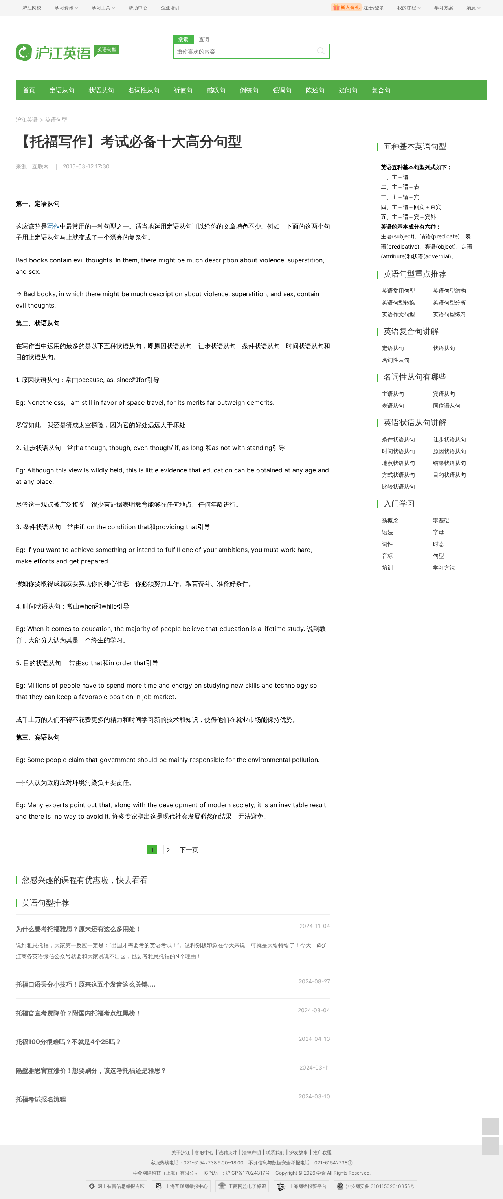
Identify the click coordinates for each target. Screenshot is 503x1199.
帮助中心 (138, 8)
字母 (438, 532)
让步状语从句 (449, 439)
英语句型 (56, 119)
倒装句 (249, 90)
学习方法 (444, 567)
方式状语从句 (398, 474)
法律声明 (251, 1152)
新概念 (390, 520)
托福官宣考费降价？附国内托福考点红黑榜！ (78, 1013)
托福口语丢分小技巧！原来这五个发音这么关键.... (86, 984)
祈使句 (183, 90)
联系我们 (275, 1152)
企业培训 (170, 8)
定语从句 (62, 90)
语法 (387, 532)
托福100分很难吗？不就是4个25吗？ (68, 1042)
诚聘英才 (227, 1152)
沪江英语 (27, 119)
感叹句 (216, 90)
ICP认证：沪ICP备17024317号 (237, 1173)
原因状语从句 (449, 451)
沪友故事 (298, 1152)
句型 (438, 555)
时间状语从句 (398, 451)
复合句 (381, 90)
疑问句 (348, 90)
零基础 (441, 520)
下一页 (189, 850)
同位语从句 (447, 405)
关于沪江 (180, 1152)
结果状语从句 (449, 462)
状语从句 (101, 90)
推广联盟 (322, 1152)
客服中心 (204, 1152)
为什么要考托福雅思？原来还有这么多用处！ (78, 929)
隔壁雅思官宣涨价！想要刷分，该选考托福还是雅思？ (91, 1070)
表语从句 (393, 405)
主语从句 (393, 393)
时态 (438, 543)
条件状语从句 (398, 439)
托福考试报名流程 (41, 1099)
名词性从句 (144, 90)
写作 (53, 226)
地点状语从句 (398, 462)
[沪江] (65, 52)
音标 (387, 555)
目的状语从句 (449, 474)
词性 (387, 543)
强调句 (282, 90)
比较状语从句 (398, 486)
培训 (387, 567)
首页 (29, 90)
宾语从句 (444, 393)
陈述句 (315, 90)
